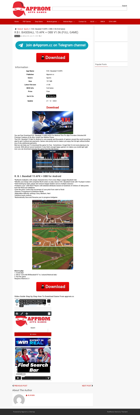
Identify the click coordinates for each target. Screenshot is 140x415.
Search (124, 6)
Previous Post (20, 386)
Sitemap (32, 412)
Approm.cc (25, 412)
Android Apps (67, 21)
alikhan (24, 36)
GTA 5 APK (112, 21)
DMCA (103, 21)
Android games (52, 21)
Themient (124, 412)
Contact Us (82, 21)
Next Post (86, 386)
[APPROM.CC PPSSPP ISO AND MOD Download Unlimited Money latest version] (31, 17)
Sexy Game (39, 21)
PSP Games (27, 21)
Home (17, 21)
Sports (26, 29)
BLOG (92, 21)
